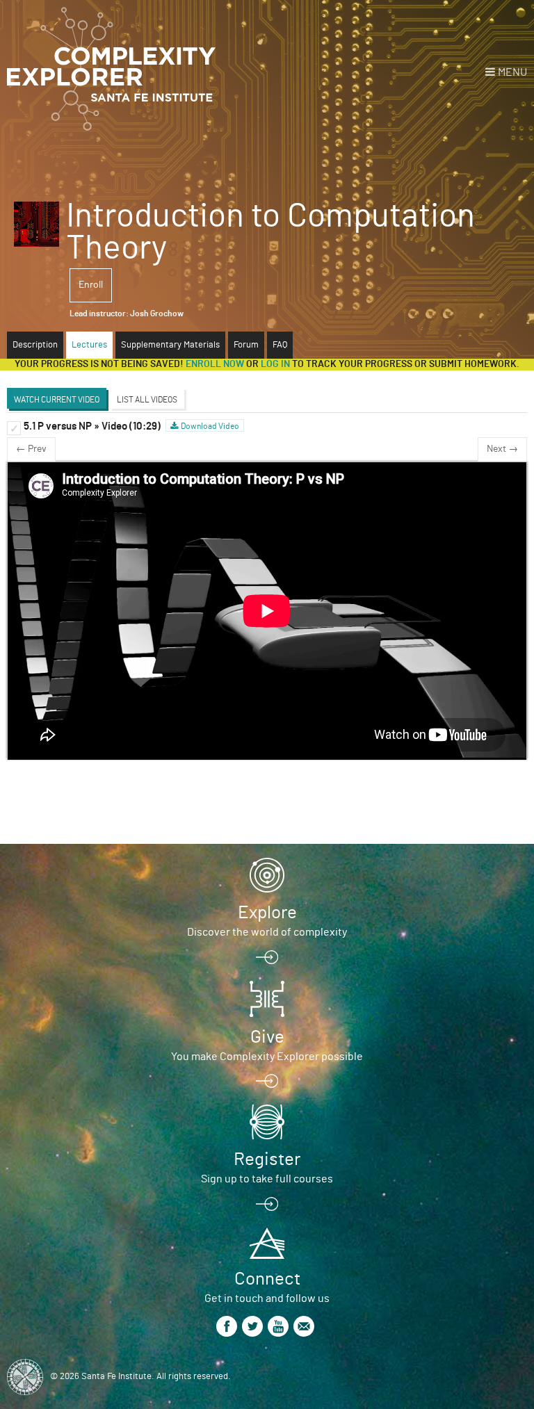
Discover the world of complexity (267, 932)
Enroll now (215, 364)
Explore (267, 913)
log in (275, 364)
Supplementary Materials (170, 345)
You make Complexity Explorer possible (267, 1056)
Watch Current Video (56, 400)
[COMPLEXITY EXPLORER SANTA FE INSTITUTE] (111, 69)
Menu (512, 72)
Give (267, 1037)
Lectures (89, 345)
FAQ (280, 345)
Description (35, 345)
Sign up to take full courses (267, 1178)
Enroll (91, 285)
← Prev (31, 449)
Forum (246, 345)
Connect (267, 1279)
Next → (502, 449)
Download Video (210, 426)
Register (267, 1159)
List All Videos (147, 400)
